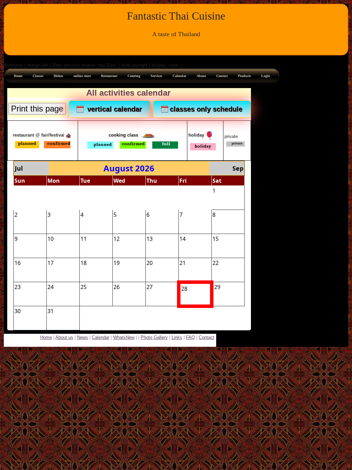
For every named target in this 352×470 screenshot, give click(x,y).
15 (215, 239)
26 (17, 190)
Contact (206, 337)
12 (116, 239)
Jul (19, 168)
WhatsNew (123, 337)
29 (116, 190)
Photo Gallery (154, 337)
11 (83, 239)
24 (50, 287)
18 (83, 263)
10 (50, 239)
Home (46, 337)
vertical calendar (113, 109)
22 (215, 263)
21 (182, 263)
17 (50, 263)
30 (149, 190)
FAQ (190, 337)
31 (182, 190)
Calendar (100, 337)
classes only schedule (206, 109)
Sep (237, 168)
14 (182, 239)
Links (177, 337)
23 (17, 287)
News (82, 337)
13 (149, 239)
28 (83, 190)
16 (17, 263)
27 (50, 190)
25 (83, 287)
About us (64, 337)
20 (149, 263)
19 (116, 263)
